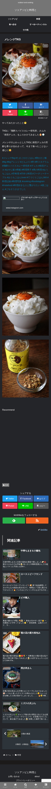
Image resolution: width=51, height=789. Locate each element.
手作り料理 (26, 173)
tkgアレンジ (14, 161)
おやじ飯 (10, 169)
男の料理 (37, 169)
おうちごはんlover (17, 177)
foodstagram (38, 181)
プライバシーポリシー (25, 780)
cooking (27, 181)
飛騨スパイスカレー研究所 (16, 165)
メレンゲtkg (9, 157)
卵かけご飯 (41, 157)
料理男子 (27, 169)
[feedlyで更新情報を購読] (14, 520)
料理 (6, 485)
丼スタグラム (42, 161)
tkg (4, 161)
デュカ (34, 165)
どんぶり (25, 161)
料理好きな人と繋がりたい (27, 185)
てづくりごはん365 (37, 177)
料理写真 (17, 181)
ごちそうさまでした (16, 189)
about (37, 776)
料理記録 (6, 181)
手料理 (16, 173)
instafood (7, 185)
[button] (45, 448)
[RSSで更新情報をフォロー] (37, 520)
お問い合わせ (14, 776)
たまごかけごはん (25, 157)
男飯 (19, 169)
